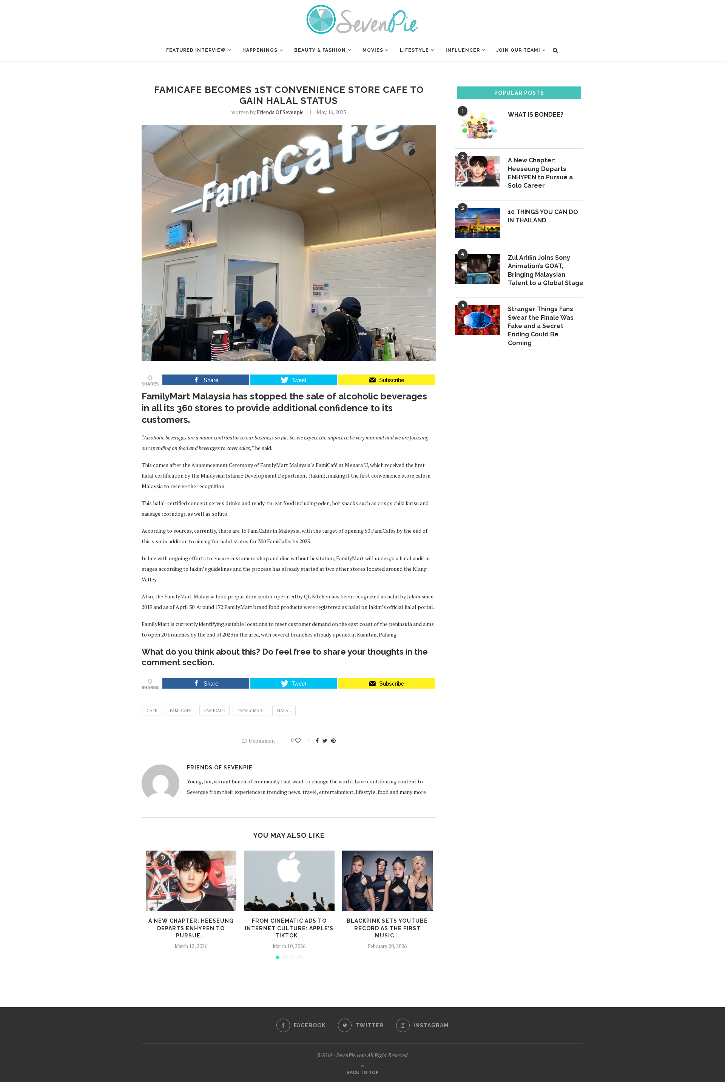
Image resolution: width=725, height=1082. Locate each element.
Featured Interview (196, 50)
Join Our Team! (518, 50)
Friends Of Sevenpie (280, 112)
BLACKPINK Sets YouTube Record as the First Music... (387, 928)
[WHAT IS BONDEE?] (477, 126)
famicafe (214, 710)
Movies (372, 50)
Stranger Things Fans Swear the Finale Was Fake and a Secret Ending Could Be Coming (541, 326)
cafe (152, 710)
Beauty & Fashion (320, 50)
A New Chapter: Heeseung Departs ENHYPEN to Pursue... (191, 928)
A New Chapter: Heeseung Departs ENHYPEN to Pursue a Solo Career (540, 173)
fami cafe (180, 710)
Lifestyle (414, 50)
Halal (284, 710)
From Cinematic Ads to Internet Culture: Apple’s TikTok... (289, 928)
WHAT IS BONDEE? (535, 114)
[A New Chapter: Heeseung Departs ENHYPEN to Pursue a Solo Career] (191, 881)
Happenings (260, 50)
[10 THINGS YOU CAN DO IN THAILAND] (477, 223)
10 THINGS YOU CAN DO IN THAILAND (543, 216)
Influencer (463, 50)
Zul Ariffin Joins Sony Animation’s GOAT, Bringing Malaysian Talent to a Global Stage (545, 270)
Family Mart (251, 710)
